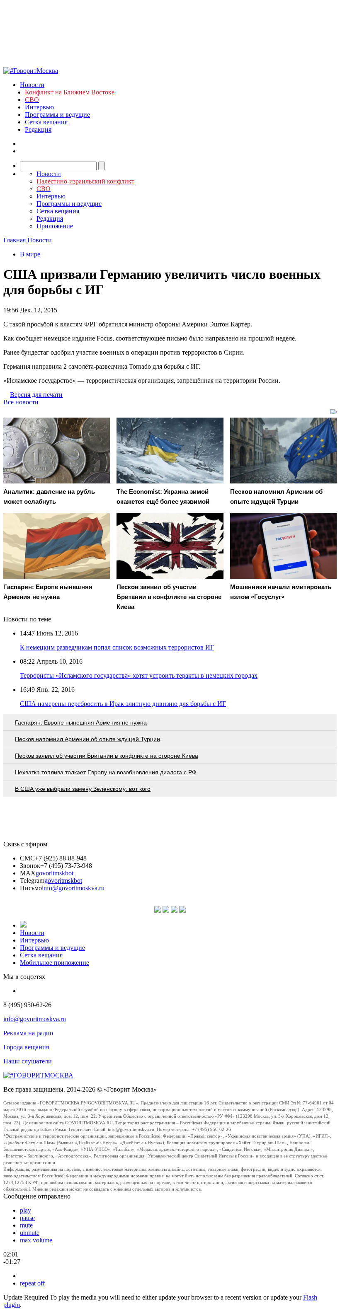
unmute (29, 1232)
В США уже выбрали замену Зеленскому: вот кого (83, 788)
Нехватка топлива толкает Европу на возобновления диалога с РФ (106, 772)
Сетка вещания (46, 122)
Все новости (21, 402)
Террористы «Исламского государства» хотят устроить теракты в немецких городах (138, 675)
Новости (32, 84)
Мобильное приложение (54, 962)
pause (27, 1217)
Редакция (38, 129)
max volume (36, 1240)
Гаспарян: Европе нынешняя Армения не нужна (81, 722)
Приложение (54, 226)
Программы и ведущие (57, 114)
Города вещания (26, 1047)
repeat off (32, 1283)
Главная (14, 240)
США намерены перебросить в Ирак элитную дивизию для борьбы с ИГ (123, 703)
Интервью (39, 107)
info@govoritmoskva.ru (73, 888)
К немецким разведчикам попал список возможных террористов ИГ (117, 647)
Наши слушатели (27, 1061)
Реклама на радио (28, 1033)
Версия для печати (36, 394)
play (25, 1210)
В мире (30, 254)
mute (26, 1225)
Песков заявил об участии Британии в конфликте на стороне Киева (106, 755)
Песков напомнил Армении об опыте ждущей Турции (87, 739)
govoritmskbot (54, 873)
